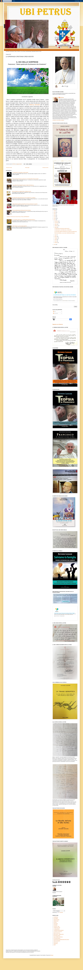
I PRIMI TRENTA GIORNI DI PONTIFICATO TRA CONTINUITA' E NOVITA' (24, 204)
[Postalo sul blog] (27, 164)
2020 (55, 215)
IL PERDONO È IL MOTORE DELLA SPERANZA (62, 230)
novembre (56, 222)
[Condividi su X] (28, 164)
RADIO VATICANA (56, 933)
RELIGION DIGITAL (56, 935)
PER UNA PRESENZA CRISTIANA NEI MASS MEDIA (21, 210)
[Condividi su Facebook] (30, 164)
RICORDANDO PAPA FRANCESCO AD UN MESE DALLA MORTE (23, 197)
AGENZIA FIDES (56, 919)
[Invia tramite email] (26, 164)
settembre (56, 225)
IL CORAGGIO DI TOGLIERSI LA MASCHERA (20, 172)
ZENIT (54, 944)
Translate (61, 912)
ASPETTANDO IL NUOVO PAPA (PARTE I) (19, 226)
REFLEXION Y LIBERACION (58, 934)
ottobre (56, 224)
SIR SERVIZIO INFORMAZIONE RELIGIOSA (61, 939)
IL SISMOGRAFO (56, 929)
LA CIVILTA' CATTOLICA (57, 931)
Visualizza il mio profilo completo (58, 120)
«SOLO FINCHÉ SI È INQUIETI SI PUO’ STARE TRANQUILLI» (23, 185)
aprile (56, 239)
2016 (55, 244)
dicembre (56, 221)
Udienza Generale (34, 104)
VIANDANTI (55, 943)
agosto (56, 227)
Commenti (56, 313)
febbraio (56, 242)
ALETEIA (55, 922)
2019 (55, 216)
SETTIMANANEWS (56, 938)
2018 (55, 218)
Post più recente (9, 167)
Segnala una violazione (58, 324)
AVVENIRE (55, 925)
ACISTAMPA (55, 918)
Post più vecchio (45, 167)
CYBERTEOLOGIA (56, 927)
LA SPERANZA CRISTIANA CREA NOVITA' (61, 228)
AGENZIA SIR (55, 921)
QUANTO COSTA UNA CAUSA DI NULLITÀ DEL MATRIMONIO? (18, 216)
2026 (55, 210)
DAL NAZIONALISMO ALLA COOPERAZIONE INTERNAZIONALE (23, 219)
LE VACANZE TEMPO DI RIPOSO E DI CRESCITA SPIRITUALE (65, 231)
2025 (55, 212)
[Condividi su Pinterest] (31, 164)
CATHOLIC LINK (56, 926)
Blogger (52, 955)
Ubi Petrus (62, 97)
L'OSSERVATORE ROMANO (58, 930)
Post (55, 311)
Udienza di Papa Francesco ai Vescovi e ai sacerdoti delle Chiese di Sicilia (25, 178)
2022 (55, 213)
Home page (27, 167)
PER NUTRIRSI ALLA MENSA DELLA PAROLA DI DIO (21, 191)
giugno (56, 236)
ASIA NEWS (55, 923)
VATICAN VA (55, 942)
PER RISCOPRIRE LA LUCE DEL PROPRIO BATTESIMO (64, 233)
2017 (55, 219)
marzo (56, 241)
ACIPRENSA (55, 917)
